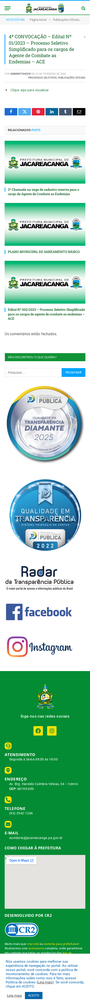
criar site (33, 944)
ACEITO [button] (33, 995)
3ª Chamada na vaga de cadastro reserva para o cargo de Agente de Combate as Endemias (43, 191)
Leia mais (45, 982)
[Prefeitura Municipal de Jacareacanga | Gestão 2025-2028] (45, 8)
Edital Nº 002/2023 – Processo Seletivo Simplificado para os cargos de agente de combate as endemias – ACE (46, 313)
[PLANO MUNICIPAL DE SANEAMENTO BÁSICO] (45, 224)
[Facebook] (38, 731)
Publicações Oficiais (71, 77)
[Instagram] (52, 731)
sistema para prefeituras (61, 944)
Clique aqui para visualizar (29, 90)
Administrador (20, 73)
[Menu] (8, 8)
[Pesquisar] (83, 8)
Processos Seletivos (42, 77)
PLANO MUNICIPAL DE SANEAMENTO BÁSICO (44, 251)
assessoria (36, 948)
